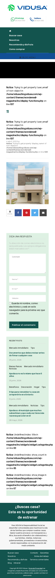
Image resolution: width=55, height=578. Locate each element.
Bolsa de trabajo (41, 556)
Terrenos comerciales (39, 560)
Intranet (17, 563)
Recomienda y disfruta (21, 44)
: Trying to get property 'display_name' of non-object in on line (27, 147)
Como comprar (17, 49)
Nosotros (14, 40)
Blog (10, 563)
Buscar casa (15, 35)
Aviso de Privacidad (35, 568)
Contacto (34, 553)
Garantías (44, 553)
